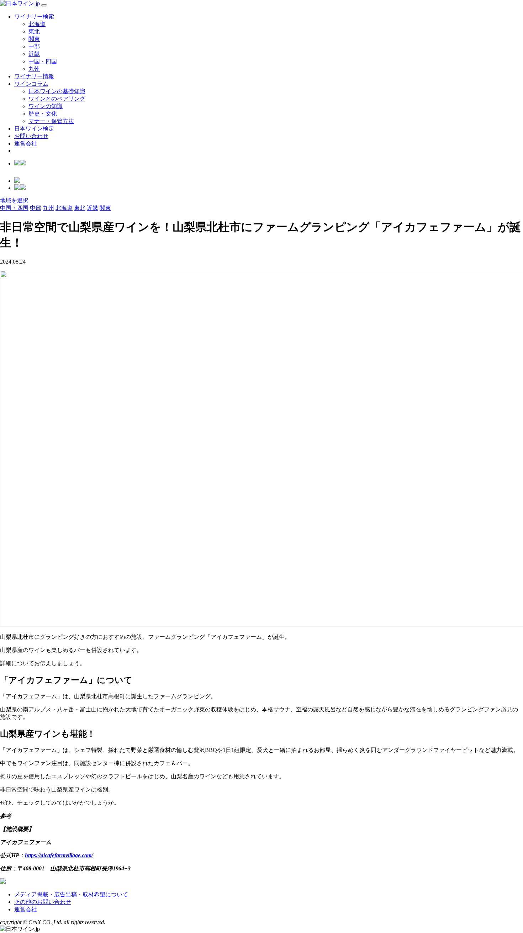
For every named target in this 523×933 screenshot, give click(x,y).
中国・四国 (42, 61)
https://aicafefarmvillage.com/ (59, 855)
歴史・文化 (42, 114)
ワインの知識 (45, 106)
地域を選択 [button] (14, 200)
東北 (34, 31)
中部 (34, 46)
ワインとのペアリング (56, 99)
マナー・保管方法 (51, 121)
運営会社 (25, 144)
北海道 (37, 24)
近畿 (34, 54)
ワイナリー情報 (34, 76)
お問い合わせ (31, 136)
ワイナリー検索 (34, 17)
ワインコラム (31, 84)
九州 (34, 69)
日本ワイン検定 (34, 129)
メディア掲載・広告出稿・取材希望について (71, 894)
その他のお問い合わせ (42, 902)
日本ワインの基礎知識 (56, 91)
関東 (34, 39)
